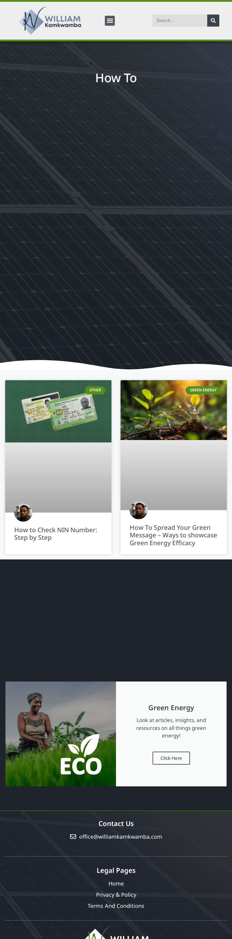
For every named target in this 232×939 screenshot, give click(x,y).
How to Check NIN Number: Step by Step (55, 534)
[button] (110, 21)
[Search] (213, 21)
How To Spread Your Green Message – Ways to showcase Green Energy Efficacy (173, 535)
